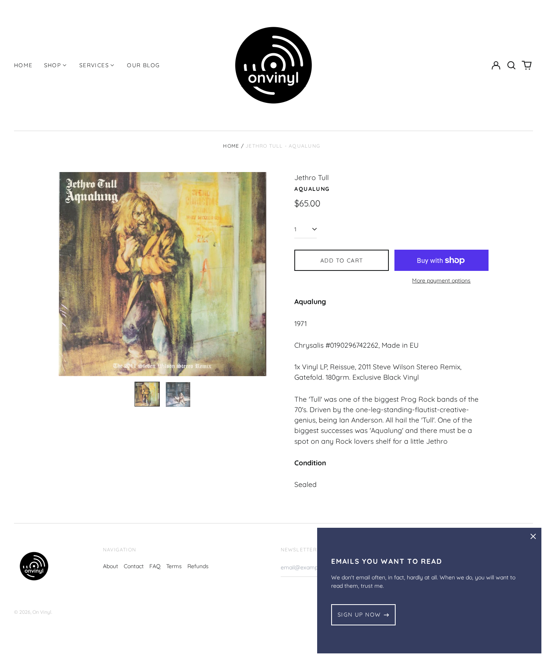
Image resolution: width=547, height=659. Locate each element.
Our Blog (143, 65)
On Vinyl (41, 612)
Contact (134, 566)
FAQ (155, 566)
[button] (511, 65)
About (110, 566)
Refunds (198, 566)
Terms (174, 566)
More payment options (441, 280)
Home (23, 65)
